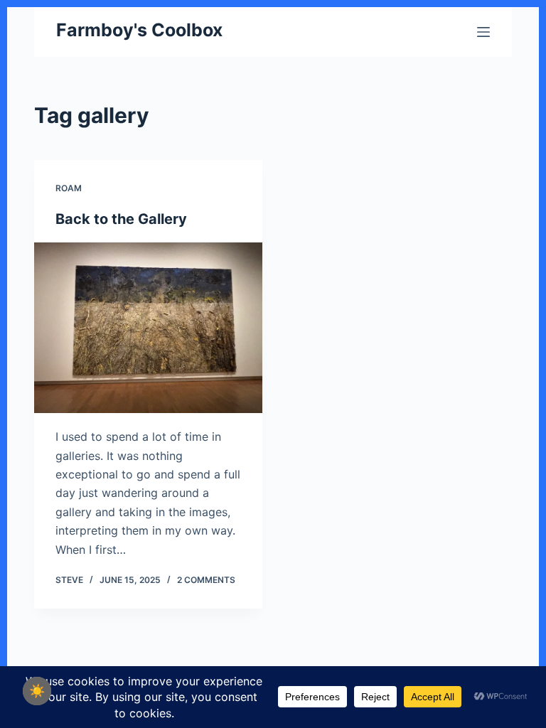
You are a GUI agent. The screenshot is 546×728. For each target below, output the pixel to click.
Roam (68, 188)
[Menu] (483, 32)
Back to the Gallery (121, 219)
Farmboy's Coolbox (139, 30)
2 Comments (206, 579)
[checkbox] (37, 691)
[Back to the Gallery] (148, 327)
